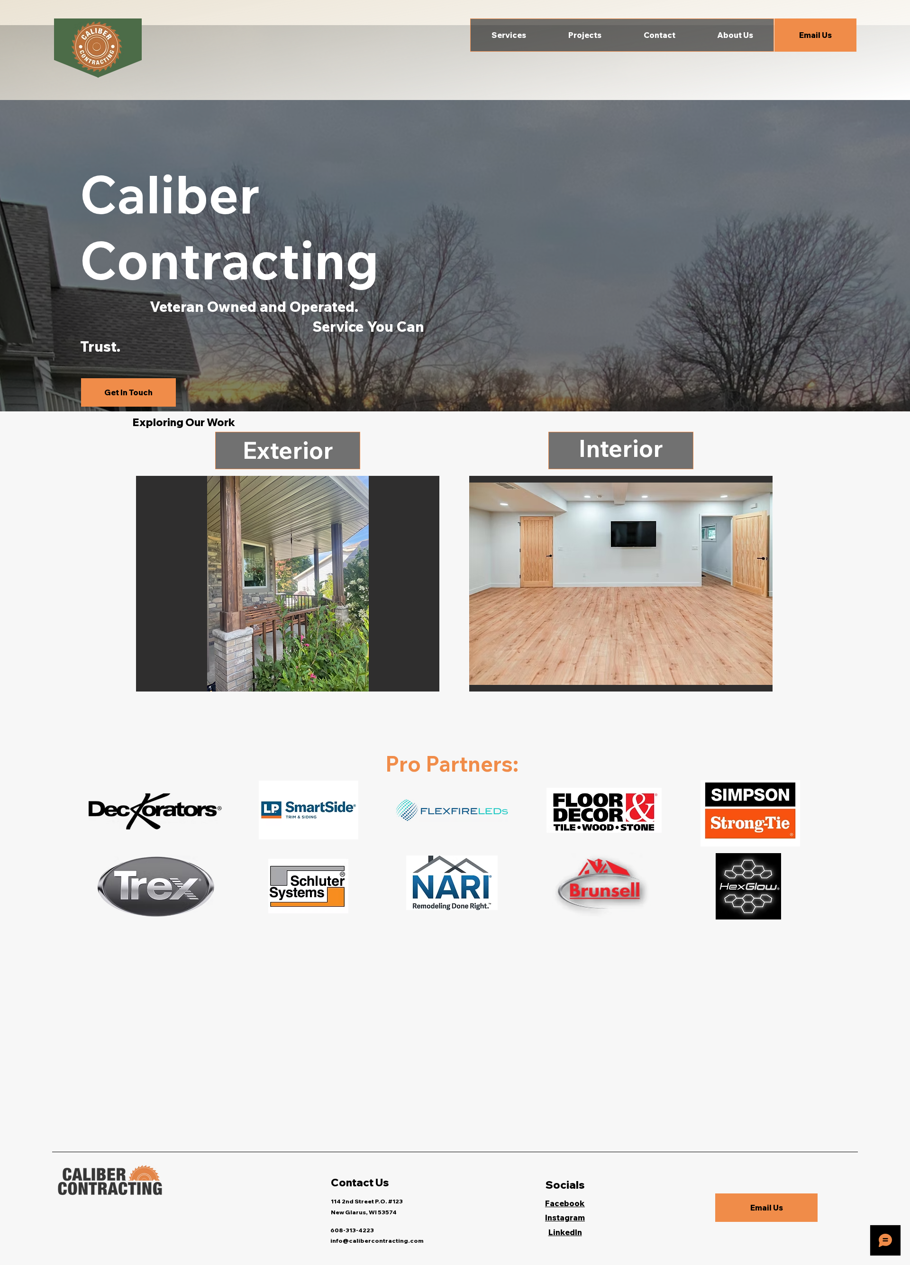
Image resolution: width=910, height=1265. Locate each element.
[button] (509, 35)
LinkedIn (565, 1232)
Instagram (565, 1217)
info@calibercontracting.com (376, 1240)
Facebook (565, 1203)
